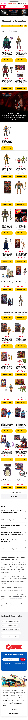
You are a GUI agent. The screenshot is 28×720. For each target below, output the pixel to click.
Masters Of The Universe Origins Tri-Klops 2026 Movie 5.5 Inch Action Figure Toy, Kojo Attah (7, 226)
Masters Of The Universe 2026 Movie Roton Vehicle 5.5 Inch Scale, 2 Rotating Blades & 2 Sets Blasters (21, 480)
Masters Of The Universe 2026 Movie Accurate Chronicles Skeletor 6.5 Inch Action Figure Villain (6, 311)
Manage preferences (14, 713)
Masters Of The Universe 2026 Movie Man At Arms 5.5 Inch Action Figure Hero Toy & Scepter (7, 169)
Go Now (14, 119)
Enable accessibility (14, 1)
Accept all (14, 709)
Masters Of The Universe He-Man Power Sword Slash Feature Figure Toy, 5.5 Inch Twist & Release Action (7, 396)
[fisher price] (15, 3)
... (7, 17)
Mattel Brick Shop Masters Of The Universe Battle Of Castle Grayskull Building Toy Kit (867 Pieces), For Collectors (7, 282)
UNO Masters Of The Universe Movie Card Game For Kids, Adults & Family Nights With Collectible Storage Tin (21, 226)
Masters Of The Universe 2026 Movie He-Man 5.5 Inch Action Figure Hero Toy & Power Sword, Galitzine (7, 141)
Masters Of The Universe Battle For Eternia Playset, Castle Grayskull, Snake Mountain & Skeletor (21, 81)
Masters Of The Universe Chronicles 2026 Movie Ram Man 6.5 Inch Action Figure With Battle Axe (6, 198)
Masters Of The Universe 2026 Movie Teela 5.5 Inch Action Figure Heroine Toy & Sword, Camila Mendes (7, 367)
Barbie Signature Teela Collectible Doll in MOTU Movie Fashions (21, 282)
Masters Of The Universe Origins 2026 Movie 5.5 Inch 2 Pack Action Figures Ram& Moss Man (21, 169)
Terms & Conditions (9, 700)
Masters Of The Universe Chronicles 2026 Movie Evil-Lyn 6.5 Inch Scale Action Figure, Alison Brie (6, 254)
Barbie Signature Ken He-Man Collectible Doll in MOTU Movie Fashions (21, 254)
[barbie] (5, 3)
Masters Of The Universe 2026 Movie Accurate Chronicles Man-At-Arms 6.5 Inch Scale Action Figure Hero (21, 339)
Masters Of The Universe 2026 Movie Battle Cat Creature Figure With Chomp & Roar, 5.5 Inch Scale (21, 396)
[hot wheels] (9, 3)
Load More (14, 496)
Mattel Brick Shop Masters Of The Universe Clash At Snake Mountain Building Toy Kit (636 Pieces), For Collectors (21, 452)
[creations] (19, 3)
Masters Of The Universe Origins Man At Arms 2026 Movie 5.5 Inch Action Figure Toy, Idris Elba (21, 198)
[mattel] (1, 3)
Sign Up (23, 659)
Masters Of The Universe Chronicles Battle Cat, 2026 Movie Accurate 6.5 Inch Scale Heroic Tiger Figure (21, 367)
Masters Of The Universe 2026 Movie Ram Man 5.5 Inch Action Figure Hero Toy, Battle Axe (6, 81)
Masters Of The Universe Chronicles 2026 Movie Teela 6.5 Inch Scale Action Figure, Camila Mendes (21, 311)
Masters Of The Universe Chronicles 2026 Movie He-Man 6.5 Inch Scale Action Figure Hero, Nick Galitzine (7, 339)
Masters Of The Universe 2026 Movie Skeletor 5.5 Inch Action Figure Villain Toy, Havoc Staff (6, 53)
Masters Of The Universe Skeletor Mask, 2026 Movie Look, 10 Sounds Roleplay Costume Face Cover (7, 480)
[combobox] (15, 6)
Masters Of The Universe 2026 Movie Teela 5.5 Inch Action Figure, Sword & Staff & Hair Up (21, 53)
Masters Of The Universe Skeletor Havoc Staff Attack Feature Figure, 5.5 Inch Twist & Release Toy (7, 452)
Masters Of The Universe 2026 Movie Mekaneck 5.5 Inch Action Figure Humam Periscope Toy (7, 424)
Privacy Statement (20, 697)
